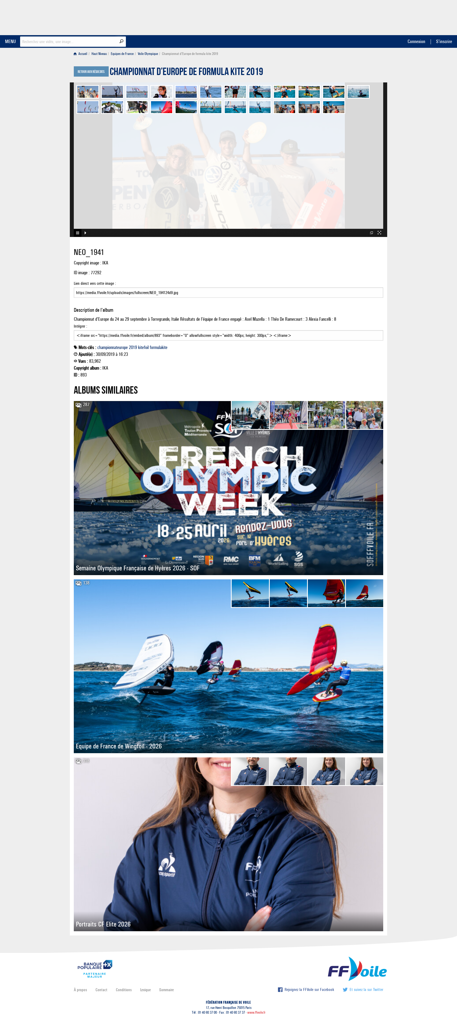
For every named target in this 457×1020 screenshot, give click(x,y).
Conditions (124, 989)
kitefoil (143, 347)
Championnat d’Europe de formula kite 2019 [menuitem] (190, 54)
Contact (101, 989)
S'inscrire (444, 41)
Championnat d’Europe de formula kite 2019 (186, 73)
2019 (133, 347)
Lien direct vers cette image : (95, 283)
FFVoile (350, 17)
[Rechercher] (122, 41)
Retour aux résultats (91, 72)
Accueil (82, 54)
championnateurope (112, 347)
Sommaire (166, 989)
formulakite (158, 347)
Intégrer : (80, 326)
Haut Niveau (99, 54)
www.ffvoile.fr (256, 1012)
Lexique (145, 989)
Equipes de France (122, 54)
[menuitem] (81, 54)
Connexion (416, 41)
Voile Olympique (148, 54)
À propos (80, 989)
